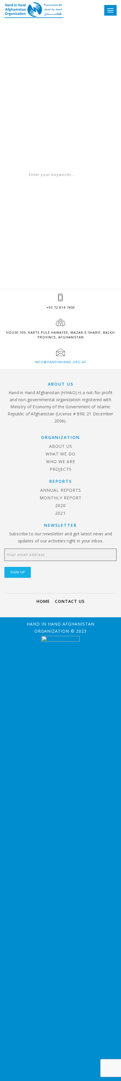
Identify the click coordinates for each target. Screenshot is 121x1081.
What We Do (60, 454)
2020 (60, 505)
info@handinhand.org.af (60, 362)
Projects (61, 469)
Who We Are (60, 461)
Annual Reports (60, 490)
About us (60, 446)
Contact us (70, 601)
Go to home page (60, 155)
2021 (60, 513)
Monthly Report (61, 498)
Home (43, 601)
